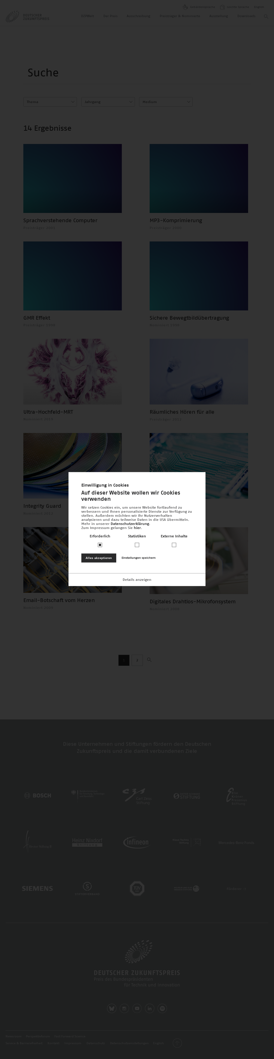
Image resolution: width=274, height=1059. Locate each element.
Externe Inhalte (174, 536)
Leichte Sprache (237, 7)
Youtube (137, 1008)
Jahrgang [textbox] (92, 102)
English (259, 7)
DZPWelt (87, 16)
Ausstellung (218, 16)
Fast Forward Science (69, 1036)
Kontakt (53, 1043)
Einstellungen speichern (139, 557)
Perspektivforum (38, 1036)
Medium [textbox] (150, 102)
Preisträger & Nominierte (180, 16)
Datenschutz (95, 1043)
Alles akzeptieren (99, 557)
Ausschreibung (138, 16)
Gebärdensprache (202, 7)
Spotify (162, 1008)
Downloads (246, 16)
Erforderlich (100, 536)
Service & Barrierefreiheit (24, 1043)
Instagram (124, 1008)
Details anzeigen (137, 579)
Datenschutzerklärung (130, 523)
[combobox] (50, 102)
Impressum (72, 1043)
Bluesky (111, 1008)
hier (137, 527)
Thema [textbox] (32, 102)
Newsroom (14, 1036)
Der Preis (110, 16)
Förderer (235, 889)
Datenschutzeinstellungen (129, 1043)
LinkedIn (149, 1008)
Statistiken (137, 536)
